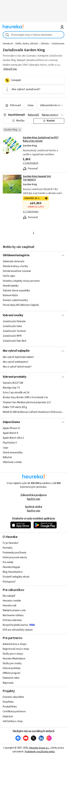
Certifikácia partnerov (14, 711)
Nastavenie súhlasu (13, 615)
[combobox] (33, 34)
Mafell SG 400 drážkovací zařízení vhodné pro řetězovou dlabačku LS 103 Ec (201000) (33, 412)
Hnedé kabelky (11, 286)
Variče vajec (9, 276)
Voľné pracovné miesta (15, 557)
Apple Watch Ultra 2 (13, 438)
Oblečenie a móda (12, 462)
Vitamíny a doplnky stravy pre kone (21, 281)
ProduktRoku (10, 706)
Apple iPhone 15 (11, 428)
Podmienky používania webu (40, 751)
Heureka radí (9, 605)
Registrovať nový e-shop (16, 649)
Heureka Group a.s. (39, 748)
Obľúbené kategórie (16, 255)
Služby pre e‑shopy (13, 654)
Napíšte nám (33, 499)
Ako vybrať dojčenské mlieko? (18, 357)
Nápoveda (8, 683)
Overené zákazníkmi (13, 697)
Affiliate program (11, 673)
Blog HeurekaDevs (13, 572)
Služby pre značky (12, 663)
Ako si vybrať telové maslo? (17, 367)
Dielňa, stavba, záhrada (26, 43)
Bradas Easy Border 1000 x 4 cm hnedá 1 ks (25, 397)
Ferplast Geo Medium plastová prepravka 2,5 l (27, 402)
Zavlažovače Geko (12, 326)
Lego (5, 448)
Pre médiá (8, 562)
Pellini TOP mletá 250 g (15, 407)
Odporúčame (11, 422)
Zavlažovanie (58, 43)
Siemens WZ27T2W (13, 383)
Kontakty (8, 548)
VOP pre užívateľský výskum (18, 630)
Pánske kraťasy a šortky (15, 266)
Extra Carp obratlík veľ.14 (16, 393)
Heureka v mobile (12, 601)
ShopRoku (8, 702)
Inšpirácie (8, 716)
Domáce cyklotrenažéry (15, 300)
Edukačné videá (11, 678)
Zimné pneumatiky (13, 452)
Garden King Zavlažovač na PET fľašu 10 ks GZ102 (41, 139)
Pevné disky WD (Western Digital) (21, 305)
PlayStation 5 (10, 443)
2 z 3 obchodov (31, 211)
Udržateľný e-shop (13, 721)
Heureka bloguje (11, 567)
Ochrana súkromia (12, 620)
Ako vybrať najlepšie (16, 351)
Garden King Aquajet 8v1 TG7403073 (37, 178)
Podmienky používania (14, 552)
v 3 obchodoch (30, 163)
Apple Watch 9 (10, 433)
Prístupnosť (9, 582)
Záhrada (45, 43)
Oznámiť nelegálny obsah (16, 577)
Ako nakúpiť (9, 596)
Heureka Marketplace (14, 658)
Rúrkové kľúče (10, 295)
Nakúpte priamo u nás (14, 610)
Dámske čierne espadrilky (16, 290)
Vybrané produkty (14, 377)
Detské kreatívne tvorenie (17, 271)
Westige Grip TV (11, 388)
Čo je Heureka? (11, 543)
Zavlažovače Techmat (14, 331)
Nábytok (7, 457)
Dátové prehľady (11, 668)
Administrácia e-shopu (14, 644)
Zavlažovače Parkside (14, 321)
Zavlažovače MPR (12, 336)
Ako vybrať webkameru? (15, 362)
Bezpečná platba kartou (15, 625)
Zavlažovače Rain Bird (14, 341)
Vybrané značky (13, 315)
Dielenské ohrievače (13, 261)
